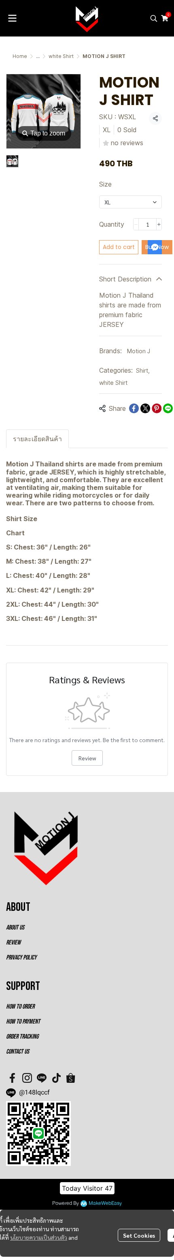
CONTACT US (17, 1052)
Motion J (138, 351)
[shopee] (70, 1077)
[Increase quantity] (159, 224)
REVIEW (13, 943)
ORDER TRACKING (22, 1037)
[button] (153, 18)
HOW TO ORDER (20, 1007)
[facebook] (12, 1077)
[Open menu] (12, 18)
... (38, 56)
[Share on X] (145, 408)
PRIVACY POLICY (21, 958)
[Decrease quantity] (136, 224)
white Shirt (61, 56)
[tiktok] (56, 1077)
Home (20, 56)
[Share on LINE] (168, 408)
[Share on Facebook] (134, 408)
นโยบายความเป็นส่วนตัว (38, 1237)
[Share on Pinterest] (156, 408)
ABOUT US (15, 928)
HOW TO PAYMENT (23, 1022)
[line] (41, 1077)
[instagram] (27, 1077)
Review (87, 758)
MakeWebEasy (105, 1203)
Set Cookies (139, 1235)
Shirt (143, 370)
